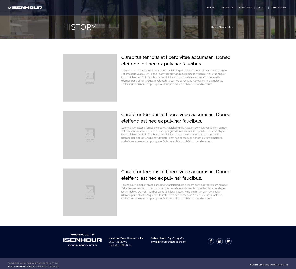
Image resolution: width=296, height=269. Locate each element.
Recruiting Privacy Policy (22, 266)
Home (214, 27)
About (221, 27)
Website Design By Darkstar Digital (268, 265)
